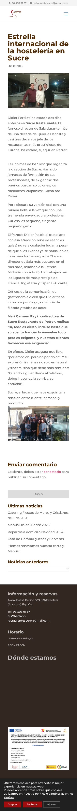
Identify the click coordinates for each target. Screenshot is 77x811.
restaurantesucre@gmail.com (29, 620)
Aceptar (12, 804)
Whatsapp (18, 616)
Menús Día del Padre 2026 (29, 525)
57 (28, 611)
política (40, 793)
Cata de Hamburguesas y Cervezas (36, 539)
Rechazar (32, 804)
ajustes (9, 797)
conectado (52, 472)
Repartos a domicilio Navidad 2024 (35, 532)
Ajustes (51, 804)
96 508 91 (19, 611)
